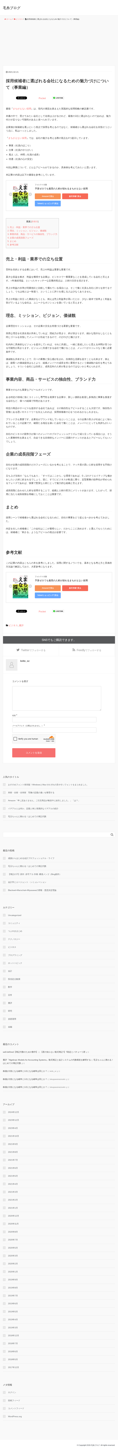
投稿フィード (14, 1400)
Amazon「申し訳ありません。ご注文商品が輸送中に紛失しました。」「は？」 (44, 800)
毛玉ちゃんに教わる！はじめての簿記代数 (27, 816)
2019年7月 (13, 1295)
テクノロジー (14, 939)
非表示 (35, 221)
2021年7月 (13, 1160)
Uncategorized (14, 915)
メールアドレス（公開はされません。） (27, 726)
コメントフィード (16, 1408)
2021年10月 (13, 1136)
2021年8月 (13, 1152)
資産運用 (12, 1019)
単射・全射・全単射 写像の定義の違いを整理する (31, 792)
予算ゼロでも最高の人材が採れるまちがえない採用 (61, 188)
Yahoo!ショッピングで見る (47, 203)
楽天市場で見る (75, 196)
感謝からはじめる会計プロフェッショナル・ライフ (31, 858)
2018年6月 (13, 1351)
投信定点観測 (14, 979)
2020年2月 (13, 1263)
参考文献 (12, 244)
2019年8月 (13, 1288)
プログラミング (15, 955)
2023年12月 (13, 1120)
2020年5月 (13, 1248)
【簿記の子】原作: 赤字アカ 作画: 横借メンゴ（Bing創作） (34, 874)
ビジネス (13, 625)
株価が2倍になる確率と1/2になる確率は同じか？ (25, 1071)
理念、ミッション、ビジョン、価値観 (26, 230)
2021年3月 (13, 1192)
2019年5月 (13, 1311)
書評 (21, 625)
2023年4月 (13, 1128)
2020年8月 (13, 1232)
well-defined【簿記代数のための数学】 (20, 1052)
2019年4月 (13, 1319)
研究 (10, 1011)
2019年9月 (13, 1279)
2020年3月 (13, 1256)
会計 (10, 971)
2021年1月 (13, 1208)
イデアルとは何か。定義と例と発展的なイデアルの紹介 (33, 808)
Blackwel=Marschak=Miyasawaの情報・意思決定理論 (32, 890)
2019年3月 (13, 1327)
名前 (14, 715)
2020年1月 (13, 1272)
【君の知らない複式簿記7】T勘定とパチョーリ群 (63, 1052)
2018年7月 (13, 1343)
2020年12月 (13, 1216)
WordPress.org (15, 1416)
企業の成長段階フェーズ (20, 237)
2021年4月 (13, 1184)
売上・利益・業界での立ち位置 (23, 227)
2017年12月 (13, 1367)
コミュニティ (14, 923)
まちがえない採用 (22, 108)
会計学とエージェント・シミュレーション (27, 882)
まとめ (11, 241)
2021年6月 (13, 1168)
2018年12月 (13, 1335)
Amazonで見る (48, 196)
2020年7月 (13, 1240)
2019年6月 (13, 1303)
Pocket (42, 98)
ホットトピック (15, 963)
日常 (10, 995)
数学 (10, 987)
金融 (10, 1027)
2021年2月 (13, 1200)
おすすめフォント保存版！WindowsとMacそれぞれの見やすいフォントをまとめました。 (48, 784)
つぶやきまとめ (15, 931)
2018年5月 (13, 1359)
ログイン (12, 1392)
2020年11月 (13, 1224)
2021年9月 (13, 1144)
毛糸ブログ (12, 8)
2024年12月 (13, 1112)
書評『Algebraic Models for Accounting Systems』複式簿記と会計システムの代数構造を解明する (47, 1060)
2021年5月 (13, 1176)
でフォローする (33, 650)
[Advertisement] (59, 43)
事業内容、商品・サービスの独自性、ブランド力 (32, 234)
